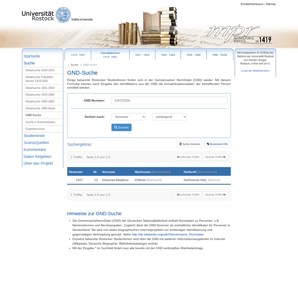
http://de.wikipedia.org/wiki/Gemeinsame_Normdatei (168, 234)
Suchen (123, 127)
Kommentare (35, 149)
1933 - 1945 (168, 54)
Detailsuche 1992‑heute (40, 108)
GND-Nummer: (94, 100)
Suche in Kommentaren (40, 122)
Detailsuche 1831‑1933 (40, 88)
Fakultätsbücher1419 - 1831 (110, 54)
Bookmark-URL (218, 144)
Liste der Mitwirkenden (255, 70)
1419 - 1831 (78, 54)
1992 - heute (219, 54)
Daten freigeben (37, 156)
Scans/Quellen (36, 142)
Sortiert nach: (95, 116)
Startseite (32, 56)
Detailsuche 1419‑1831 (40, 70)
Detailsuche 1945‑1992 (40, 101)
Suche (29, 63)
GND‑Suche (33, 115)
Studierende (34, 136)
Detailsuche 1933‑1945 (40, 94)
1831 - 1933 (142, 54)
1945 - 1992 (193, 54)
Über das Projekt (38, 163)
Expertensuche (35, 128)
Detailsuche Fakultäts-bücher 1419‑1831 (40, 79)
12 (96, 180)
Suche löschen (191, 144)
